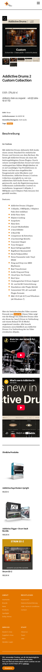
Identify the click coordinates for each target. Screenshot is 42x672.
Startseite (6, 599)
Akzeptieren (8, 668)
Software (9, 124)
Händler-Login (7, 642)
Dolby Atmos (7, 616)
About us (24, 632)
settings (26, 664)
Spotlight (5, 613)
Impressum (25, 599)
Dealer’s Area (7, 632)
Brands (4, 603)
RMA (4, 638)
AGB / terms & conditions (30, 606)
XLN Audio (23, 119)
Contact (24, 610)
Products (5, 610)
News (4, 606)
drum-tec (17, 314)
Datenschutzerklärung (29, 603)
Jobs (22, 638)
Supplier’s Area (7, 635)
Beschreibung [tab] (11, 133)
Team (23, 635)
